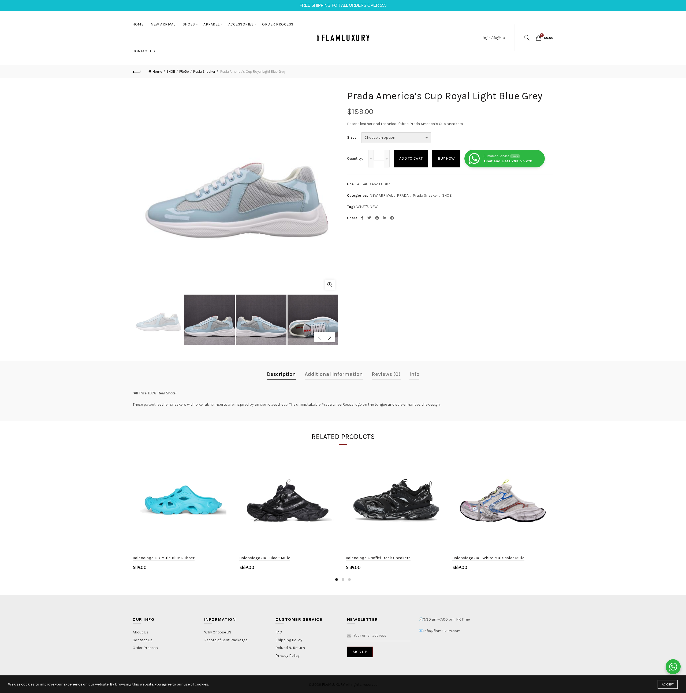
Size (351, 137)
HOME (137, 24)
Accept (668, 684)
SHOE (170, 71)
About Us (140, 632)
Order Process (145, 648)
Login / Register (494, 38)
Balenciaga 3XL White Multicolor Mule (488, 557)
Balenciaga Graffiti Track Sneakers (378, 557)
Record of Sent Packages (226, 640)
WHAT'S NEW (367, 206)
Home (157, 71)
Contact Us (142, 640)
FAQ (278, 632)
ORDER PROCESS (277, 24)
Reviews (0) (386, 374)
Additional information (334, 374)
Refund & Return (290, 648)
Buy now (446, 158)
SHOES (189, 24)
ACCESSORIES (241, 24)
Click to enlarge (330, 285)
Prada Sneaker (204, 71)
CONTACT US (143, 51)
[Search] (527, 38)
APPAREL (211, 24)
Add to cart (411, 158)
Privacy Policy (287, 655)
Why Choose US (217, 632)
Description (281, 374)
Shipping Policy (288, 640)
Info (414, 374)
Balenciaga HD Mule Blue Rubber (164, 557)
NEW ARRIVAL (163, 24)
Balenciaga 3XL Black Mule (264, 557)
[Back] (136, 71)
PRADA (184, 71)
